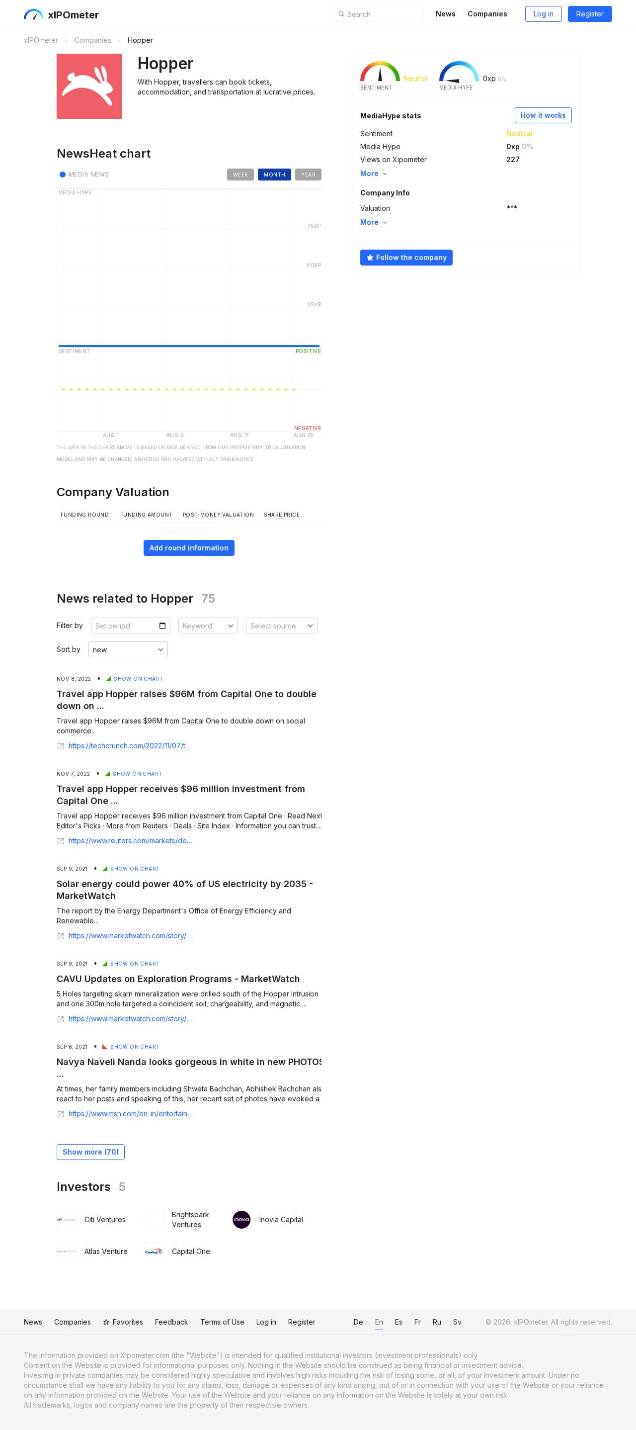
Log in (544, 13)
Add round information (189, 547)
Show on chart (138, 679)
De (358, 1322)
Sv (457, 1322)
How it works (543, 115)
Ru (437, 1322)
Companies (487, 13)
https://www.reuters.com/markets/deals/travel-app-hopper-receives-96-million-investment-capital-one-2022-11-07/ (131, 841)
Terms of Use (222, 1322)
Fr (417, 1322)
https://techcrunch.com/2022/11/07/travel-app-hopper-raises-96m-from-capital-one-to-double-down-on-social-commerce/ (131, 746)
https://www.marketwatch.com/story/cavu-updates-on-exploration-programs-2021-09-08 (131, 1019)
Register (590, 13)
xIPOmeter (73, 15)
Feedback (171, 1322)
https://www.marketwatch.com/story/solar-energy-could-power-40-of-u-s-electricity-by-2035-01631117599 (131, 936)
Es (398, 1322)
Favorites (128, 1322)
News (446, 13)
